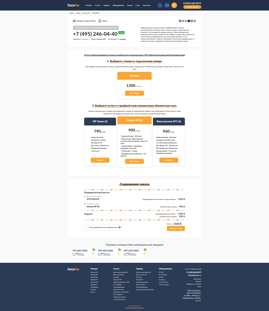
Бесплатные (94, 282)
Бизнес (93, 292)
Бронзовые (94, 284)
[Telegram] (186, 21)
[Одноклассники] (183, 21)
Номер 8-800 (117, 279)
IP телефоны (163, 275)
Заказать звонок (192, 7)
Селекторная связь (119, 299)
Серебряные (94, 287)
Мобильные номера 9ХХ (121, 292)
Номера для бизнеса (119, 297)
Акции (129, 5)
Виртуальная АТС (118, 275)
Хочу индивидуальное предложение (103, 227)
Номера (89, 5)
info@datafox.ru (194, 275)
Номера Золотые (118, 289)
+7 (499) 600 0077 (193, 273)
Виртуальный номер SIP (120, 272)
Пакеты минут (140, 284)
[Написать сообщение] (167, 5)
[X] (189, 21)
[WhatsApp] (194, 21)
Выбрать (100, 160)
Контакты (147, 5)
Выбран (136, 93)
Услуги (97, 5)
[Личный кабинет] (160, 5)
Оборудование (118, 5)
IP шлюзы (162, 279)
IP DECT (161, 272)
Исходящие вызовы (142, 282)
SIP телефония (118, 294)
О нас (137, 5)
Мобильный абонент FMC (121, 282)
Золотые (93, 289)
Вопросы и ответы (194, 284)
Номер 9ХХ (94, 277)
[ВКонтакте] (180, 21)
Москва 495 (94, 272)
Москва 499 (94, 275)
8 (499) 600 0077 (192, 3)
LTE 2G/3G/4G (163, 282)
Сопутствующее (164, 284)
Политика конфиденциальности (134, 308)
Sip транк (116, 277)
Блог (199, 286)
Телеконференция (119, 287)
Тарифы (106, 5)
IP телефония (117, 284)
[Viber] (192, 21)
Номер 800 (94, 279)
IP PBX (161, 277)
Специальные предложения (145, 289)
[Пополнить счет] (174, 5)
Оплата (198, 281)
